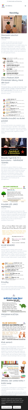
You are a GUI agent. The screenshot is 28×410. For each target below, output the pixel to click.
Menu (25, 5)
